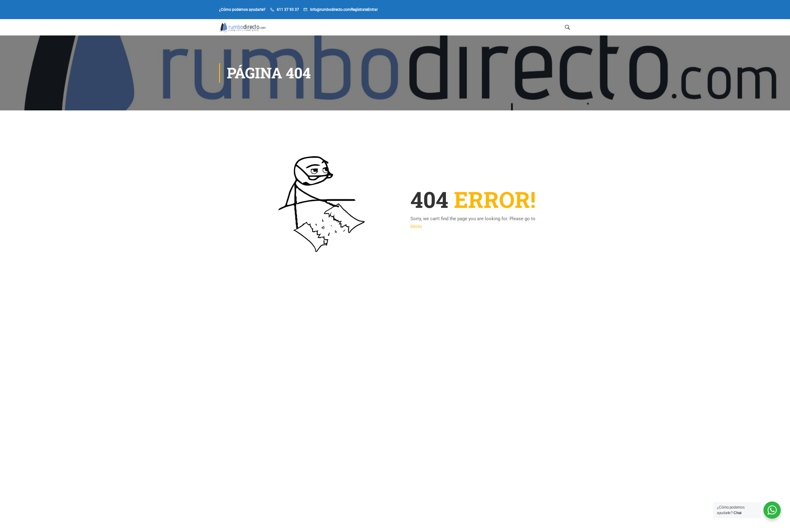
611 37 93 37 (288, 9)
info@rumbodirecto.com (330, 9)
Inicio (416, 226)
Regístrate (359, 9)
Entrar (373, 9)
